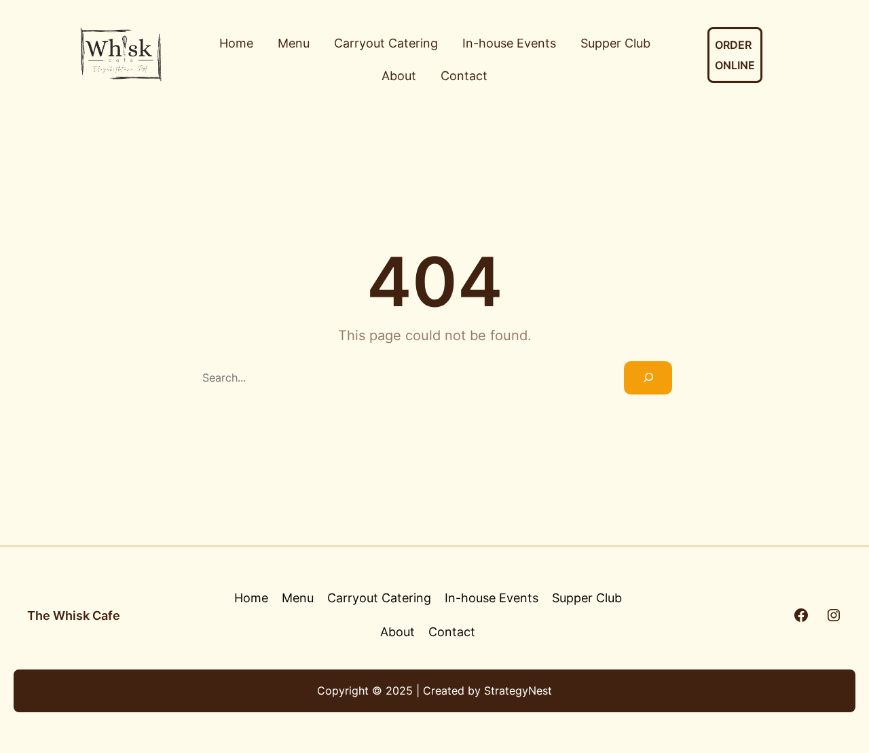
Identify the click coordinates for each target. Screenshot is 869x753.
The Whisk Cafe (73, 615)
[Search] (648, 377)
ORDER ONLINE (735, 55)
